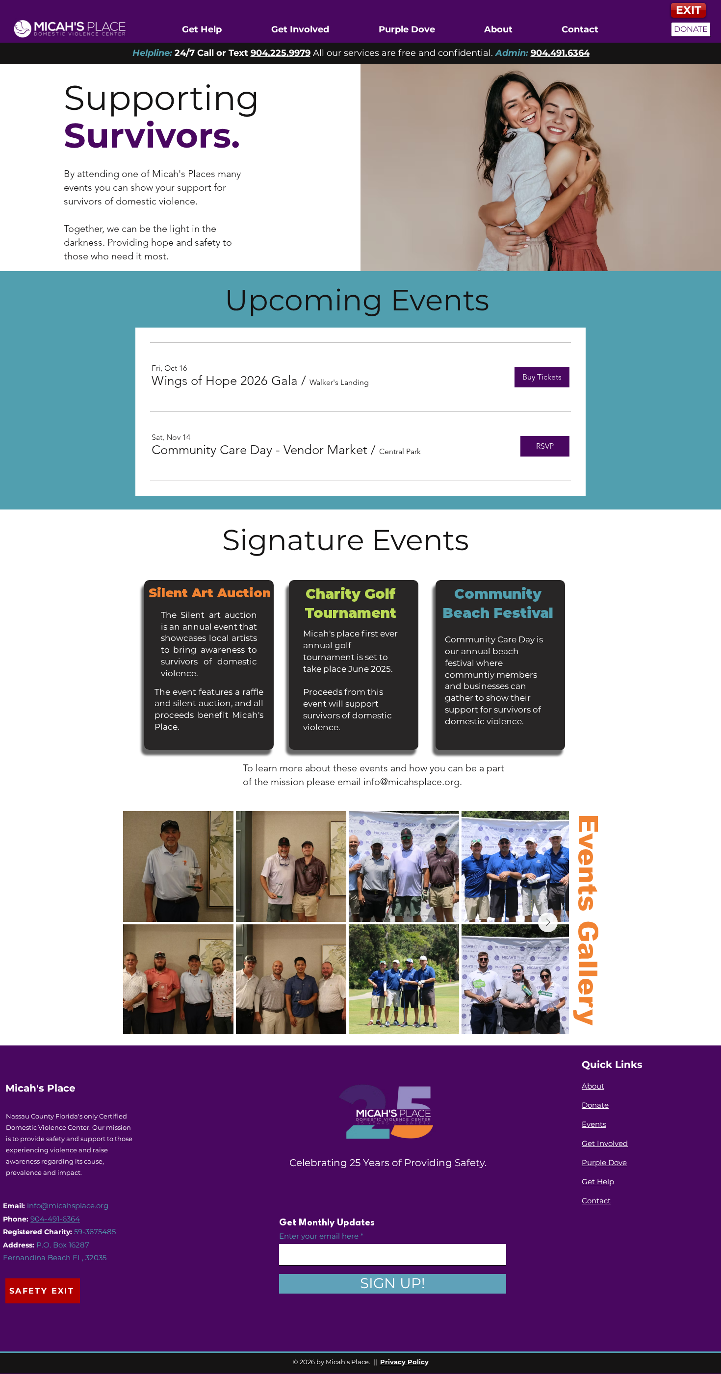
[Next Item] (548, 922)
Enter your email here (319, 1236)
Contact (596, 1200)
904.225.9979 (280, 53)
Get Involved (605, 1143)
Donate (595, 1105)
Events (594, 1124)
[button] (225, 381)
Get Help (598, 1181)
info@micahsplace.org (411, 782)
